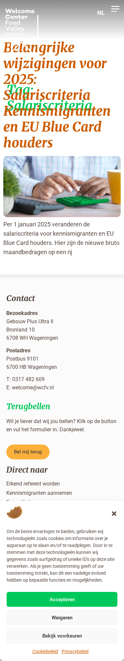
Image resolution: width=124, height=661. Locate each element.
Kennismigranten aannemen (39, 493)
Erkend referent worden (33, 484)
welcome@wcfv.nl (33, 387)
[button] (114, 513)
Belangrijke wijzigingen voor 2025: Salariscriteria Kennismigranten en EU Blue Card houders (57, 95)
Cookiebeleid (45, 651)
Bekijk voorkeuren (62, 636)
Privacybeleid (75, 651)
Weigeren (62, 618)
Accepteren (62, 600)
